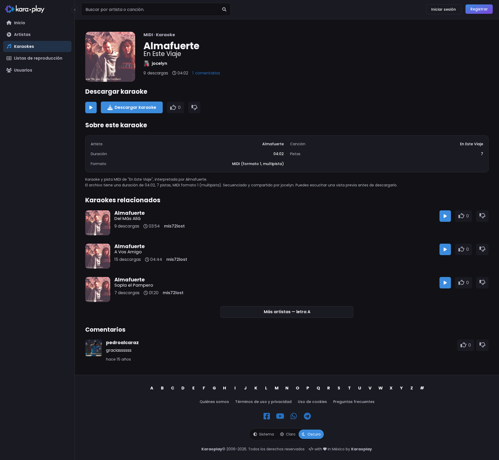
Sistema (266, 434)
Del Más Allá (127, 218)
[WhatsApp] (293, 416)
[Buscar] (224, 9)
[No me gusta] (194, 107)
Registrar (479, 9)
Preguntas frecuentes (354, 401)
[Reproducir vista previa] (91, 107)
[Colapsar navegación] (75, 10)
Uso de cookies (312, 401)
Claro (291, 434)
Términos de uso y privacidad (263, 401)
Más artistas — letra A (287, 312)
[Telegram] (307, 416)
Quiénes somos (214, 401)
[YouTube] (280, 416)
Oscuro (314, 434)
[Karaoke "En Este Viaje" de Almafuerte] (110, 57)
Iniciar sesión (443, 9)
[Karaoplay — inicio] (37, 10)
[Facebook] (266, 416)
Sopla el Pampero (133, 285)
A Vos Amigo (128, 251)
